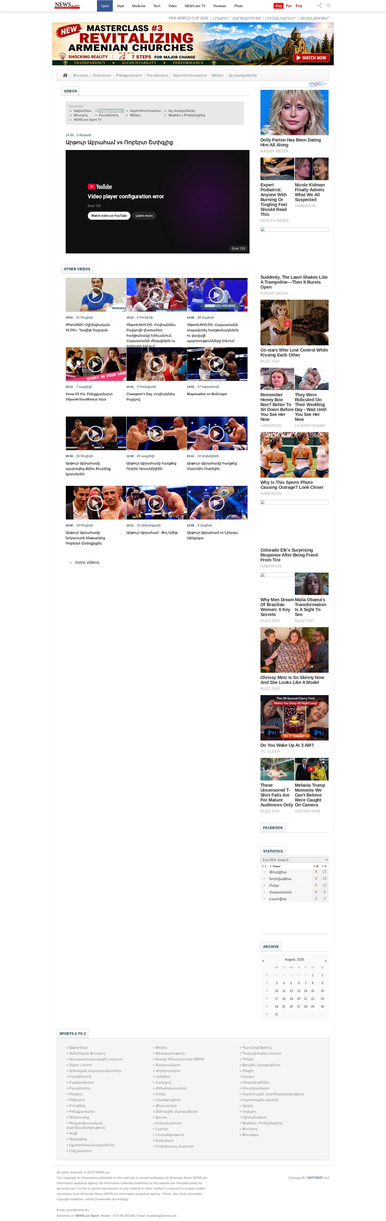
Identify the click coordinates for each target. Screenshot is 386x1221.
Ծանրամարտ (168, 1065)
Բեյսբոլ (75, 1094)
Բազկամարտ (81, 1082)
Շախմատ (102, 75)
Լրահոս (220, 18)
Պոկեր (248, 1059)
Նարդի (161, 1129)
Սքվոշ (247, 1105)
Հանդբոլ (163, 1082)
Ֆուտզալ (250, 1135)
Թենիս (218, 75)
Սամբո (248, 1076)
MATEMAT (315, 1177)
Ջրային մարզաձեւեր (261, 1065)
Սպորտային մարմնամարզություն (273, 1094)
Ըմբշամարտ (80, 1151)
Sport (105, 6)
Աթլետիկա (83, 110)
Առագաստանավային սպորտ (95, 1059)
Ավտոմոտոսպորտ (190, 75)
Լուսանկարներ (280, 18)
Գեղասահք (79, 1117)
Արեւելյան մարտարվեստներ (95, 1071)
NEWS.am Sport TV (88, 119)
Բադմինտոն (80, 1076)
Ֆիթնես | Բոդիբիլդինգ (186, 115)
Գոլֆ (73, 1133)
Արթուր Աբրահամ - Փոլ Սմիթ (152, 532)
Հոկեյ (160, 1094)
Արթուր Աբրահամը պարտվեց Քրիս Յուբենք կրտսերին (88, 468)
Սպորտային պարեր (260, 1100)
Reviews (220, 6)
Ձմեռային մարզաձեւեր (176, 1111)
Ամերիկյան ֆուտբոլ (87, 1053)
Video (172, 6)
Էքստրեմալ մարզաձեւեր (92, 1145)
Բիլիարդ (77, 1100)
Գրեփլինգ (78, 1139)
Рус (289, 6)
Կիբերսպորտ (167, 1071)
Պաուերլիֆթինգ (256, 1047)
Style (120, 6)
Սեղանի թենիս (255, 1082)
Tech (156, 6)
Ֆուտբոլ (80, 75)
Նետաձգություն (169, 1135)
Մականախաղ (168, 1123)
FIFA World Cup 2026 (188, 18)
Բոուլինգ (77, 1105)
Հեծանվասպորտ (171, 1088)
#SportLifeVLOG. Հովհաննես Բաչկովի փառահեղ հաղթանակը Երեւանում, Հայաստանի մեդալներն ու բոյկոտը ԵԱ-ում (151, 335)
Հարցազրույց (247, 18)
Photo (238, 6)
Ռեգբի (248, 1071)
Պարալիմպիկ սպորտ (261, 1053)
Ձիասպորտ (166, 1105)
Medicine (138, 6)
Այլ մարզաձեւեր (243, 75)
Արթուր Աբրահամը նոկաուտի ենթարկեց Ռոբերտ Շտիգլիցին (85, 538)
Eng (299, 6)
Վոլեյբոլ (249, 1111)
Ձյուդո (161, 1117)
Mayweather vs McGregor (207, 394)
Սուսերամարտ (256, 1088)
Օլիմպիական (254, 1117)
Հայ (278, 6)
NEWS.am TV (195, 6)
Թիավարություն (170, 1053)
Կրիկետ (162, 1076)
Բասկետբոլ (157, 75)
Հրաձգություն (168, 1100)
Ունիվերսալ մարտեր (174, 1146)
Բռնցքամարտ (129, 75)
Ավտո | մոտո (80, 1065)
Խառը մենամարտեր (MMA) (179, 1059)
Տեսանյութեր (314, 18)
